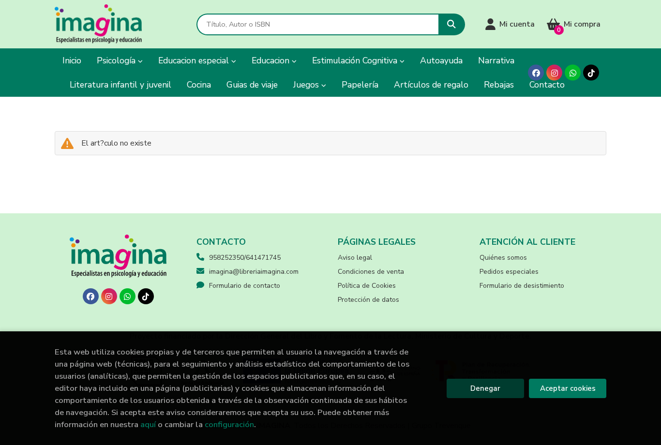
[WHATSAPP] (573, 73)
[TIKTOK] (591, 73)
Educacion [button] (272, 60)
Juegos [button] (307, 84)
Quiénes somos (503, 257)
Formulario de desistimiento (522, 285)
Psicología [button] (117, 60)
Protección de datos (368, 299)
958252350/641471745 (245, 257)
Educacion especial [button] (194, 60)
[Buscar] (451, 24)
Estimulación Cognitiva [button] (356, 60)
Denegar (485, 388)
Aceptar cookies (568, 388)
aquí (148, 424)
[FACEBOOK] (536, 73)
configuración (229, 424)
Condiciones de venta (371, 271)
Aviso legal (355, 257)
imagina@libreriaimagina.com (254, 271)
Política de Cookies (367, 285)
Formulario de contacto (244, 285)
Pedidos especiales (509, 271)
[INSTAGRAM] (554, 73)
